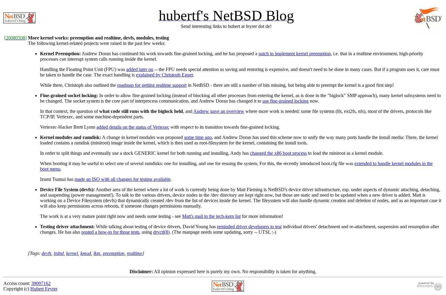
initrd (59, 253)
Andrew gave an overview (218, 111)
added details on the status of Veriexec (132, 127)
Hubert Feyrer (43, 288)
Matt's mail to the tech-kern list (211, 216)
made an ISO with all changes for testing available (123, 179)
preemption (113, 253)
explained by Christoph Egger (164, 74)
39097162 (41, 283)
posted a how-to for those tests (110, 232)
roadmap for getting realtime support (152, 85)
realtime (134, 253)
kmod (85, 253)
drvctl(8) (161, 232)
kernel (72, 253)
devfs (46, 253)
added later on (139, 69)
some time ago (198, 137)
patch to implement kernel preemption (294, 53)
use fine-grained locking (285, 100)
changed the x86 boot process (278, 153)
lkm (96, 253)
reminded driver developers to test (249, 226)
